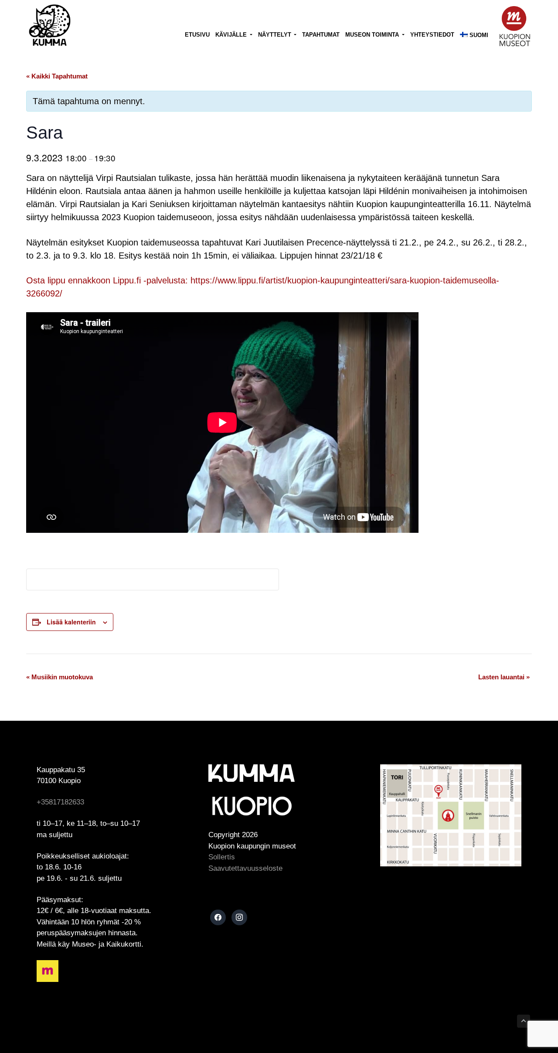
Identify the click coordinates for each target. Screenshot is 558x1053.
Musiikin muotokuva (59, 677)
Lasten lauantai (504, 677)
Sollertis (221, 857)
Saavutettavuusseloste (245, 868)
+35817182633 (60, 802)
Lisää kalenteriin (71, 621)
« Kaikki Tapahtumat (57, 76)
